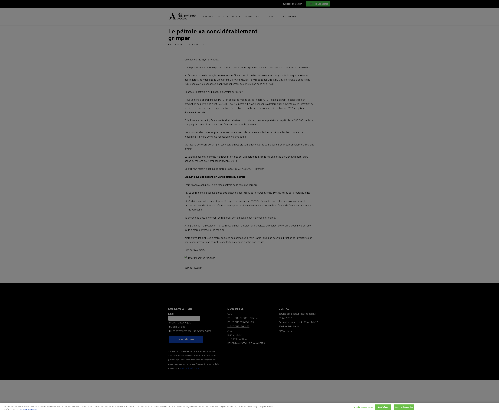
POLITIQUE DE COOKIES (28, 409)
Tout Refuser (383, 407)
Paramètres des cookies (363, 407)
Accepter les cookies (404, 407)
